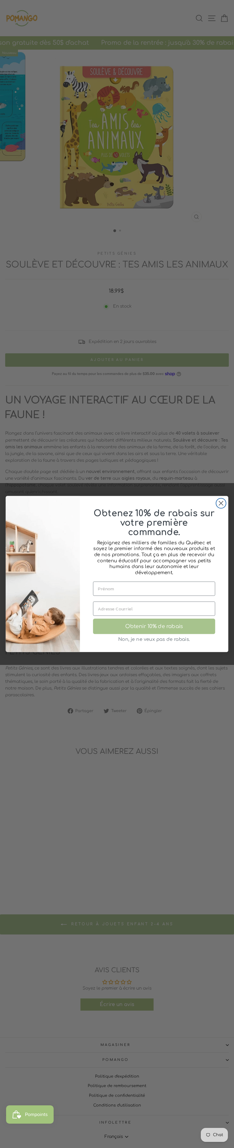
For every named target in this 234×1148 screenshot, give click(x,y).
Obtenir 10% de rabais (154, 626)
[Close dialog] (221, 503)
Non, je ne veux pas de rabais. (154, 639)
